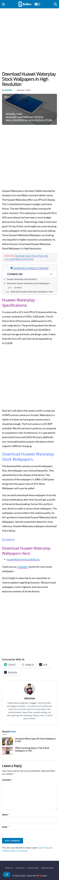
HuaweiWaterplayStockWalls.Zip (23, 559)
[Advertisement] (29, 40)
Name (5, 814)
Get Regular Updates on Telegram (30, 267)
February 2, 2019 (23, 90)
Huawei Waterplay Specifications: (22, 279)
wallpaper (22, 566)
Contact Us (20, 868)
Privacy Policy (32, 868)
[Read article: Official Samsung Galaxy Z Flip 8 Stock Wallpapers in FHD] (7, 751)
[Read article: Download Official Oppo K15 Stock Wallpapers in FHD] (7, 741)
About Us (9, 868)
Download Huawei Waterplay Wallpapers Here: (32, 291)
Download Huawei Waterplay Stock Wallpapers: (28, 283)
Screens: (18, 287)
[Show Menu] (3, 4)
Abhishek (8, 90)
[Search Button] (55, 4)
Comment (7, 780)
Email (5, 827)
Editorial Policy (47, 868)
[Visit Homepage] (24, 4)
